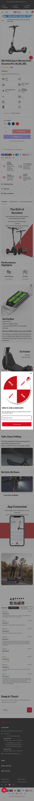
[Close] (31, 373)
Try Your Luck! (17, 424)
